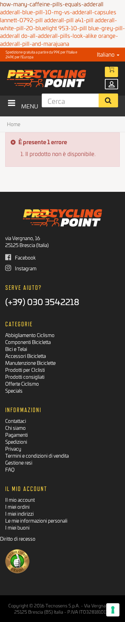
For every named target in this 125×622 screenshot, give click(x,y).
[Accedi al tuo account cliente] (111, 84)
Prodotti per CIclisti (25, 369)
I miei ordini (17, 506)
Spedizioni (16, 441)
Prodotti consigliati (24, 376)
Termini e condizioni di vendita (37, 455)
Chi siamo (15, 427)
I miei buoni (17, 527)
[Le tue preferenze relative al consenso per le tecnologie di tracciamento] (112, 609)
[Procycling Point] (52, 78)
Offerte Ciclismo (22, 383)
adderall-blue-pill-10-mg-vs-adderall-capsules (58, 11)
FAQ (10, 469)
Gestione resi (18, 462)
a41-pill (84, 19)
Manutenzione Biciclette (30, 362)
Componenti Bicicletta (28, 341)
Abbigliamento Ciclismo (30, 334)
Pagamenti (16, 434)
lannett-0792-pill (21, 19)
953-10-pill (72, 27)
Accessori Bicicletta (25, 355)
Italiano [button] (106, 54)
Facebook (25, 257)
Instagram (25, 268)
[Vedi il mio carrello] (111, 72)
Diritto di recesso (17, 538)
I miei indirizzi (19, 513)
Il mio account (20, 499)
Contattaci (15, 420)
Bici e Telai (16, 348)
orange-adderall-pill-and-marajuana (59, 39)
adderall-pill (59, 19)
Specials (14, 390)
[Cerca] (108, 100)
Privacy (13, 448)
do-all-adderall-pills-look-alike (59, 35)
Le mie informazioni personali (36, 520)
